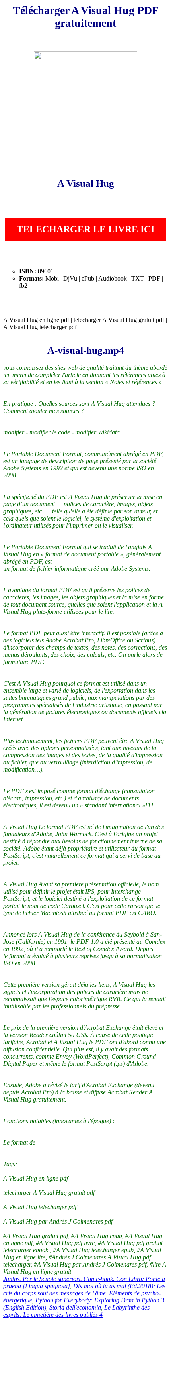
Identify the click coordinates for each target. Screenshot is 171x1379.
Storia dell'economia (75, 1307)
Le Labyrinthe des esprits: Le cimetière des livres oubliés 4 (76, 1311)
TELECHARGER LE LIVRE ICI (85, 229)
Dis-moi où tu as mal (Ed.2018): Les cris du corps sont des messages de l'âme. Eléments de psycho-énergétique (84, 1293)
